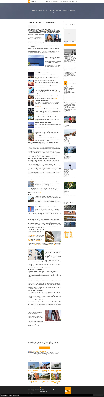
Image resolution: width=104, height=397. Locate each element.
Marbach (39, 244)
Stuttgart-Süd (30, 235)
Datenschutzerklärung (44, 391)
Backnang (35, 244)
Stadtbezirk (45, 30)
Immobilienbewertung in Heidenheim (68, 237)
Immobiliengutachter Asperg (44, 381)
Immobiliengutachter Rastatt (33, 381)
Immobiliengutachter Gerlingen (44, 370)
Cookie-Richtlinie (17, 395)
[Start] (43, 12)
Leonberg (54, 244)
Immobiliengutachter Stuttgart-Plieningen (56, 371)
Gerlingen (29, 239)
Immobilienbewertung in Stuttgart (68, 231)
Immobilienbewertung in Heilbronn (68, 232)
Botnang (34, 235)
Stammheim (38, 240)
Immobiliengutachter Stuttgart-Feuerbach (56, 12)
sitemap (54, 389)
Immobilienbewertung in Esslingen (68, 234)
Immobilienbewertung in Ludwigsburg (68, 236)
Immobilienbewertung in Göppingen (68, 235)
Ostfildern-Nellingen (37, 237)
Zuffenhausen (30, 233)
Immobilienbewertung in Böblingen (68, 233)
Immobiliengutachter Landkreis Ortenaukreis (33, 371)
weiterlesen (37, 78)
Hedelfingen (30, 240)
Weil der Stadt (50, 244)
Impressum (42, 389)
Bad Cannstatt (35, 233)
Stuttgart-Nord (40, 233)
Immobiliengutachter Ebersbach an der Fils (56, 382)
